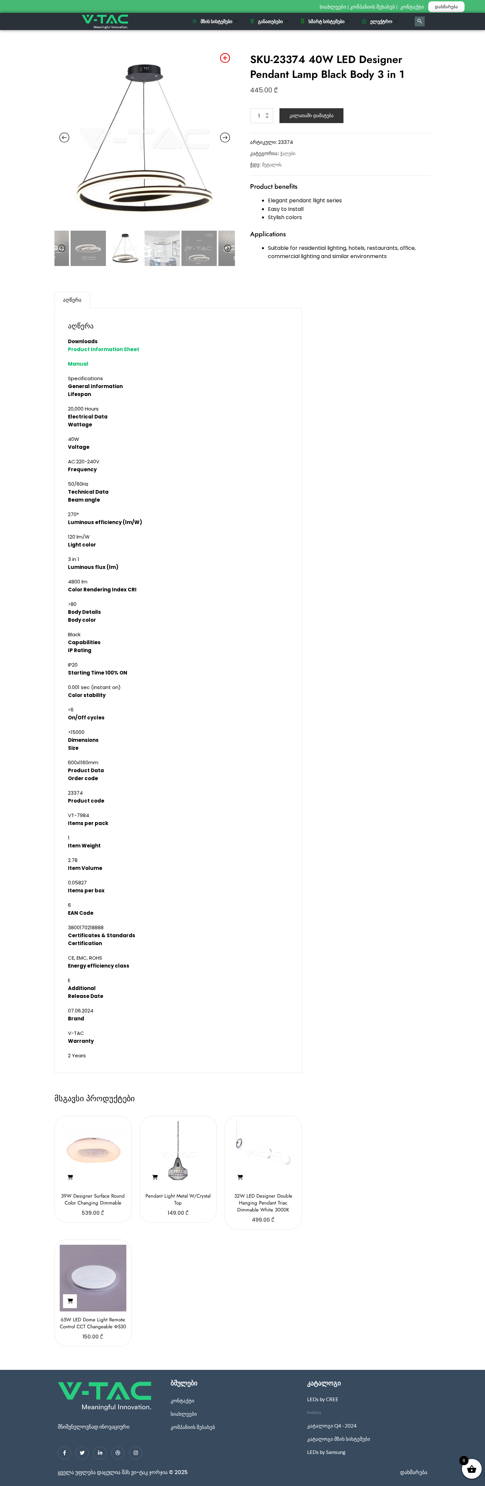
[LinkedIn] (100, 1453)
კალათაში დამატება (311, 115)
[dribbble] (117, 1453)
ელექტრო (381, 21)
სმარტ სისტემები (326, 21)
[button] (70, 1177)
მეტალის (271, 164)
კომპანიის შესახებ (372, 7)
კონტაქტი (412, 7)
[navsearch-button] (420, 21)
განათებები (270, 21)
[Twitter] (82, 1453)
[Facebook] (64, 1453)
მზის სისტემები (216, 21)
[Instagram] (135, 1453)
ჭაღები (287, 153)
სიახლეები (333, 7)
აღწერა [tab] (72, 299)
